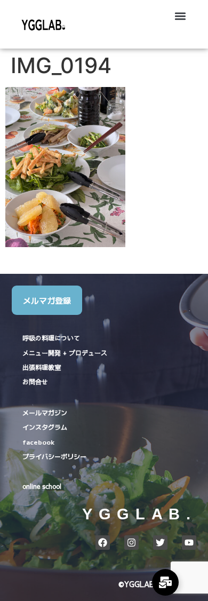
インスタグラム (44, 426)
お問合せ (35, 381)
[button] (180, 16)
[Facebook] (102, 542)
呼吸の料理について (51, 338)
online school (41, 486)
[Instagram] (131, 542)
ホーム (161, 564)
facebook (38, 441)
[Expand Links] (165, 582)
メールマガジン (44, 412)
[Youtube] (189, 542)
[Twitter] (160, 542)
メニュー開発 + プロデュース (64, 353)
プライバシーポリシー (54, 456)
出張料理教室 (41, 367)
